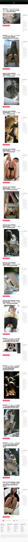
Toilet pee (25, 386)
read (9, 5)
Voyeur (23, 30)
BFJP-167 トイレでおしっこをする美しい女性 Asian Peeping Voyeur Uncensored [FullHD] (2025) (11, 340)
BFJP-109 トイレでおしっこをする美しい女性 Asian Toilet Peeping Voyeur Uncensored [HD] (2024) (11, 445)
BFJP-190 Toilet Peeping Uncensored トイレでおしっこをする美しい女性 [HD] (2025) (11, 112)
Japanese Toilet (24, 50)
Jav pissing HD (24, 461)
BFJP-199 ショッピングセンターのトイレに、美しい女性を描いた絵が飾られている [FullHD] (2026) (11, 10)
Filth (7, 525)
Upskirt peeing (25, 90)
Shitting (21, 525)
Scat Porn (23, 80)
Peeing (24, 20)
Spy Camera (22, 527)
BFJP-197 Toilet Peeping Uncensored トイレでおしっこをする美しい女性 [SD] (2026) (11, 75)
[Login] (27, 1)
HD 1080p (26, 276)
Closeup (23, 381)
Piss (22, 51)
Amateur (23, 48)
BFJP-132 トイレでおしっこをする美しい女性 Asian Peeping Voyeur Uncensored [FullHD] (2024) (11, 406)
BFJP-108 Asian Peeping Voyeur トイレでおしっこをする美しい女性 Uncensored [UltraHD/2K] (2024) (11, 484)
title (11, 5)
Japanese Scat (15, 527)
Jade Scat (15, 525)
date (6, 5)
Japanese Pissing (16, 526)
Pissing (24, 51)
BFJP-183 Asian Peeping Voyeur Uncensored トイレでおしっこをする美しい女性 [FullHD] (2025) (11, 302)
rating (7, 5)
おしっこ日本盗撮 (24, 55)
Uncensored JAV (24, 387)
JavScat (23, 81)
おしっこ (26, 168)
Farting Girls (8, 526)
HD (22, 20)
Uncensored (23, 21)
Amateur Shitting (3, 525)
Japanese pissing (24, 23)
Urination (23, 53)
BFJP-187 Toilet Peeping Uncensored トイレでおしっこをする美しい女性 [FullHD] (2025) (11, 188)
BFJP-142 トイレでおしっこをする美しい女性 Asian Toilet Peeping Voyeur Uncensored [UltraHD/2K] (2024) (11, 367)
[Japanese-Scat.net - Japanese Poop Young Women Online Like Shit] (14, 3)
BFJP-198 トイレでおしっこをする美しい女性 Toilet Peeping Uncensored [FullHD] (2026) (11, 37)
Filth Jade (8, 527)
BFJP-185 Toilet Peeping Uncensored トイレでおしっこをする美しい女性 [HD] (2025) (11, 226)
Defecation (2, 527)
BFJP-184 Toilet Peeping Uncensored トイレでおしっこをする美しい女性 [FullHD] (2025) (11, 264)
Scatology (22, 526)
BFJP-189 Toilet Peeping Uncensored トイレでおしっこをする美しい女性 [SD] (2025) (11, 150)
